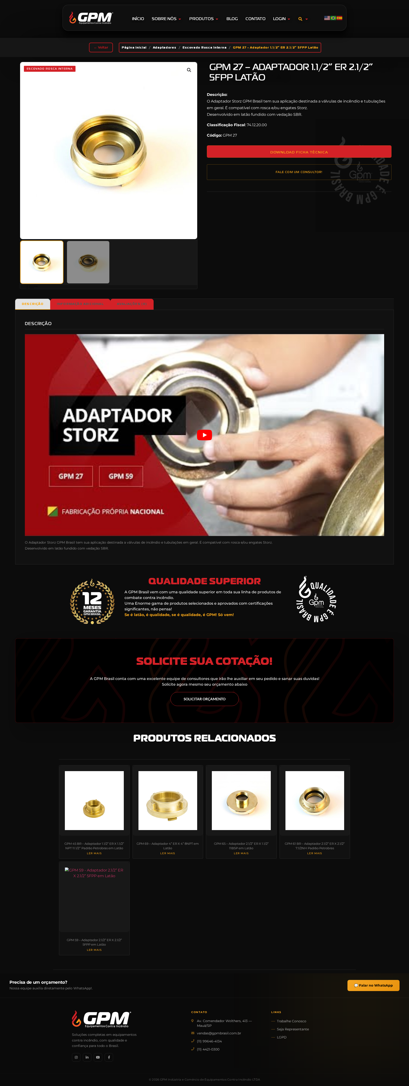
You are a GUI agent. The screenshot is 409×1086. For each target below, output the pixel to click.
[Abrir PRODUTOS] (217, 19)
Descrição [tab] (33, 304)
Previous (34, 286)
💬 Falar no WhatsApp (373, 985)
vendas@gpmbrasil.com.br (219, 1033)
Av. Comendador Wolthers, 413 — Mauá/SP (224, 1023)
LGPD (282, 1037)
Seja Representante (293, 1029)
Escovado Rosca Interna (204, 47)
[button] (189, 70)
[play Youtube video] (204, 435)
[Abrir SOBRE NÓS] (180, 19)
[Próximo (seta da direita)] (400, 543)
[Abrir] (307, 19)
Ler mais (94, 853)
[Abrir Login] (289, 19)
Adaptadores (164, 47)
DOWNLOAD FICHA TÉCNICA (299, 152)
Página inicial (134, 47)
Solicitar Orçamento (205, 699)
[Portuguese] (333, 17)
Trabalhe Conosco (291, 1021)
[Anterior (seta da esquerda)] (8, 543)
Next (32, 288)
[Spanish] (340, 17)
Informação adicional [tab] (80, 304)
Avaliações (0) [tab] (132, 304)
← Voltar (101, 47)
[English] (327, 17)
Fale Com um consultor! (299, 172)
